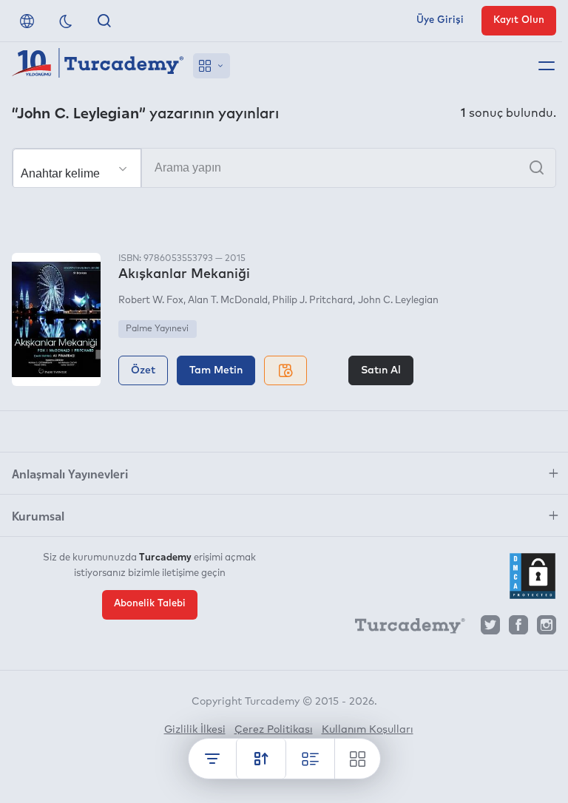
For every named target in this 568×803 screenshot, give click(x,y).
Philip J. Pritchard (312, 300)
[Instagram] (546, 628)
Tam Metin (216, 370)
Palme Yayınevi (157, 329)
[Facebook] (518, 628)
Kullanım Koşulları (367, 730)
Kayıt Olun (518, 20)
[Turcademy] (403, 628)
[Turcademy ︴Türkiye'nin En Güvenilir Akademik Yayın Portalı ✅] (98, 66)
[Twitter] (490, 628)
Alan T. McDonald (228, 300)
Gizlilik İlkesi (195, 730)
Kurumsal (38, 515)
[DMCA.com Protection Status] (532, 576)
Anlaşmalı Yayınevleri (70, 473)
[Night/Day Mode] (65, 21)
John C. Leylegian (398, 300)
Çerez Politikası (273, 730)
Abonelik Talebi (150, 604)
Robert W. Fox (150, 300)
